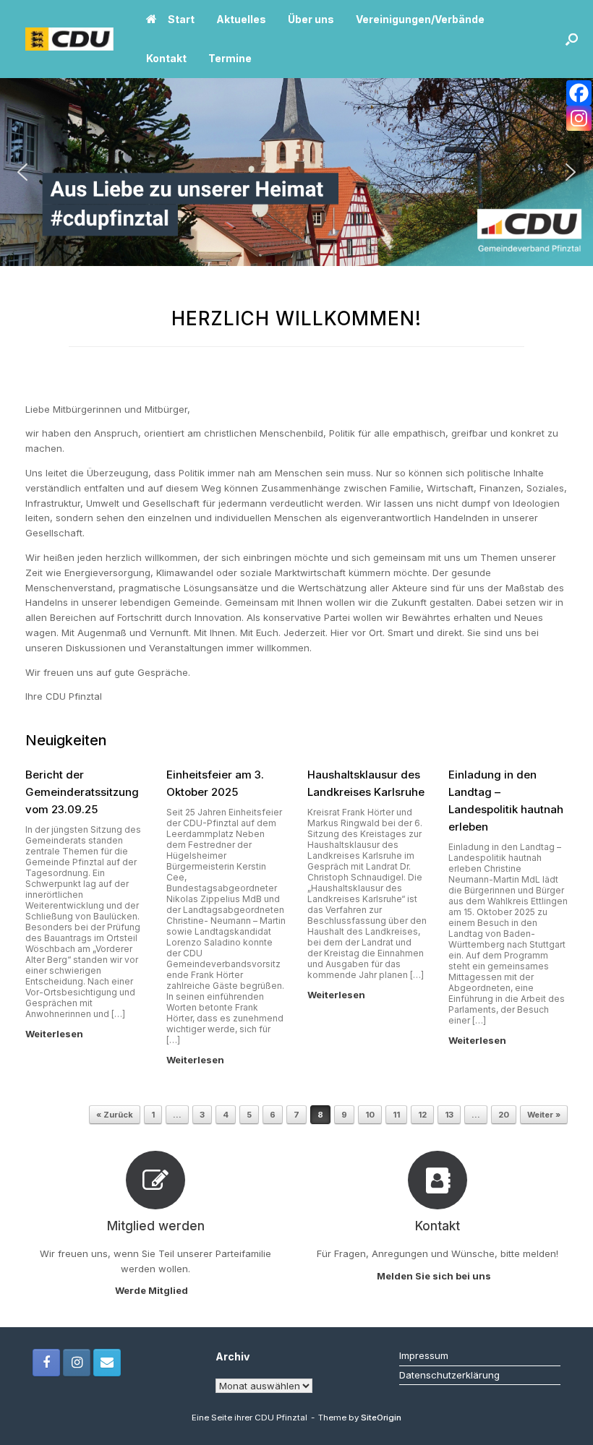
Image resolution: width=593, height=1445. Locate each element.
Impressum (423, 1355)
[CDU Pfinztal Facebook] (46, 1362)
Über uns (311, 19)
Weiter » (543, 1115)
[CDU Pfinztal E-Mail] (107, 1362)
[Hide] (587, 144)
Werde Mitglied (152, 1290)
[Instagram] (579, 118)
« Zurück (114, 1115)
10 (370, 1115)
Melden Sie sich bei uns (435, 1276)
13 (449, 1115)
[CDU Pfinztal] (69, 39)
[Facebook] (579, 93)
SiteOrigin (381, 1417)
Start (181, 19)
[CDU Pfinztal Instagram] (76, 1362)
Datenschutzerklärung (449, 1375)
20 (503, 1115)
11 (396, 1115)
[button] (571, 39)
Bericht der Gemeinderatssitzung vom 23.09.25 (82, 792)
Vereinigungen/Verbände (420, 19)
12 (422, 1115)
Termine (230, 58)
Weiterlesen (55, 1033)
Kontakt (166, 58)
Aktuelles (241, 19)
